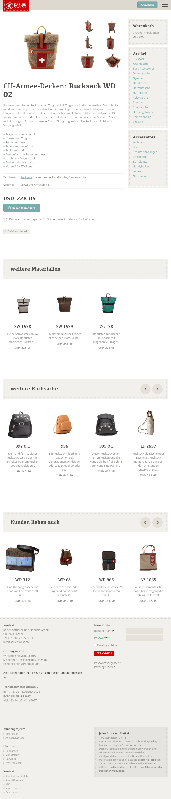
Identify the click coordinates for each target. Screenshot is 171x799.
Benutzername (104, 631)
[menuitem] (44, 733)
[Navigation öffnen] (165, 5)
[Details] (22, 320)
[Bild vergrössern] (88, 26)
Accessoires (144, 137)
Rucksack (26, 177)
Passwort (100, 638)
